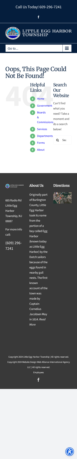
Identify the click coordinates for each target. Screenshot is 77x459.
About (40, 150)
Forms (41, 143)
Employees (38, 372)
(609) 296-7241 (13, 245)
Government (44, 106)
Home (40, 99)
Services (42, 129)
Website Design (29, 362)
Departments (45, 136)
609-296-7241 (50, 7)
